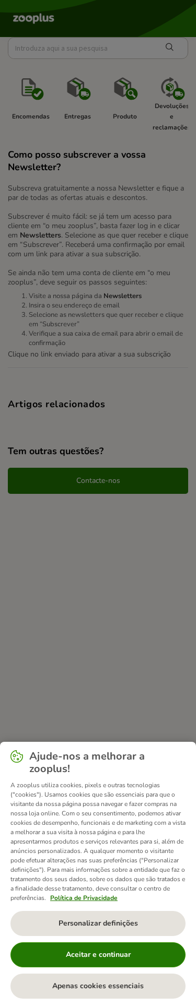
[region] (98, 874)
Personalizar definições (98, 923)
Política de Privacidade (84, 898)
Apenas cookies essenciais (98, 986)
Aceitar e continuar (98, 954)
